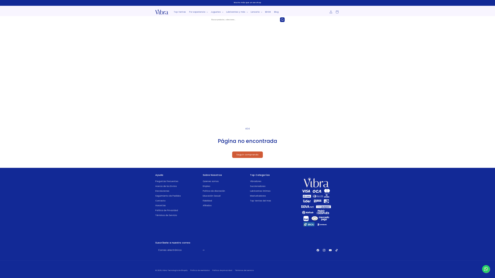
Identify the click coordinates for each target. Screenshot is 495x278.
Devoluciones (162, 191)
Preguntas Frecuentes (166, 181)
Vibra (164, 270)
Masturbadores (258, 195)
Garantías (160, 205)
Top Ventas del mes (260, 200)
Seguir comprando (247, 154)
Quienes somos (211, 181)
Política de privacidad (222, 270)
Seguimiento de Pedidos (168, 195)
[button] (198, 12)
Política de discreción (214, 191)
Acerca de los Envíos (166, 186)
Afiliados (207, 205)
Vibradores (255, 181)
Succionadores (258, 186)
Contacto (160, 200)
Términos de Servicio (166, 215)
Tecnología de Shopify (178, 270)
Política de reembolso (200, 270)
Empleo (206, 186)
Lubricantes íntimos (260, 191)
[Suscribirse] (203, 250)
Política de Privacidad (166, 210)
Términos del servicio (244, 270)
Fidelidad (207, 200)
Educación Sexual (212, 195)
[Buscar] (282, 19)
